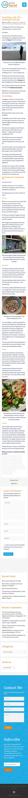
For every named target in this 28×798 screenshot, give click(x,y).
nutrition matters (8, 459)
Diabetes (15, 22)
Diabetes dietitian (7, 456)
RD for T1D (18, 459)
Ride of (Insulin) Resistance (10, 588)
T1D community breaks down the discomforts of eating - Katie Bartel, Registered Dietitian (12, 614)
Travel (10, 467)
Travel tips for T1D (19, 467)
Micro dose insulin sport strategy (11, 581)
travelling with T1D (8, 470)
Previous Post (14, 480)
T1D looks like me (7, 464)
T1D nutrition (18, 464)
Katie (3, 625)
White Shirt (17, 795)
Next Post (14, 483)
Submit (8, 727)
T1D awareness (16, 462)
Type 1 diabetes (7, 473)
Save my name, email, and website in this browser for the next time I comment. (14, 547)
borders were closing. (16, 87)
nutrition (18, 456)
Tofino (9, 40)
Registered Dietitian (18, 24)
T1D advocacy (6, 462)
